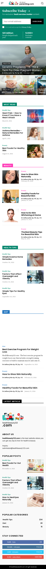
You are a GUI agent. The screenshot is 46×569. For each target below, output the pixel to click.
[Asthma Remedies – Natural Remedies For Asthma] (35, 133)
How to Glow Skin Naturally (29, 175)
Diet (3, 346)
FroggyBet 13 (6, 504)
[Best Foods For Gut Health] (18, 85)
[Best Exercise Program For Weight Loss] (23, 330)
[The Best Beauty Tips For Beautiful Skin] (10, 234)
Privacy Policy (26, 27)
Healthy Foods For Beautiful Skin (30, 194)
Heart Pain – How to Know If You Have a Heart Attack (11, 115)
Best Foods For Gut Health (11, 464)
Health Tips (6, 63)
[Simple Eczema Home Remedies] (35, 259)
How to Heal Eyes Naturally (10, 498)
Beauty (4, 145)
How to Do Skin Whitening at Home (31, 213)
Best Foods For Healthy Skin (13, 149)
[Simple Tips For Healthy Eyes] (35, 294)
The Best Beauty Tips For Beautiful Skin (31, 233)
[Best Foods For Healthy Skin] (35, 151)
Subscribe (37, 21)
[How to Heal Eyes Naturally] (35, 500)
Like (41, 542)
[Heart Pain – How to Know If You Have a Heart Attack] (35, 116)
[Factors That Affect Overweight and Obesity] (35, 277)
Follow (39, 547)
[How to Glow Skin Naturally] (10, 177)
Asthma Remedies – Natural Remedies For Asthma (12, 132)
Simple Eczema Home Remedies (12, 258)
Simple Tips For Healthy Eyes (13, 292)
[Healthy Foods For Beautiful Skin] (10, 196)
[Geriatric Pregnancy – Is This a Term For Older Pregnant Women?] (23, 59)
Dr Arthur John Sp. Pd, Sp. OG (31, 179)
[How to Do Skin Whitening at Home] (10, 215)
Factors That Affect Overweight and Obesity (11, 276)
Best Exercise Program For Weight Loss (20, 350)
